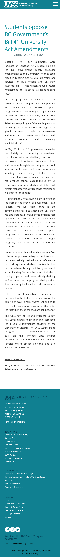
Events (7, 500)
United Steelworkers (14, 451)
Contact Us (9, 461)
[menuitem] (53, 3)
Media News (38, 54)
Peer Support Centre (14, 510)
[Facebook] (7, 529)
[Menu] (53, 3)
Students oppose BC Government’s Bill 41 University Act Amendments (27, 38)
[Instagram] (12, 529)
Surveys (8, 480)
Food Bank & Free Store (15, 503)
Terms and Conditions (15, 421)
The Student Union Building (16, 434)
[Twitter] (17, 529)
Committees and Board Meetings (19, 473)
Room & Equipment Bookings (17, 448)
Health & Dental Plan (14, 507)
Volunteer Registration (14, 487)
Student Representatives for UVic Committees (25, 477)
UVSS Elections (11, 455)
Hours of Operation (13, 458)
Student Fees (10, 438)
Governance (10, 441)
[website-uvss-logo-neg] (20, 4)
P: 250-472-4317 (12, 417)
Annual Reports (11, 444)
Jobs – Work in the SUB (14, 483)
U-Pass (8, 517)
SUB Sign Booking (12, 513)
